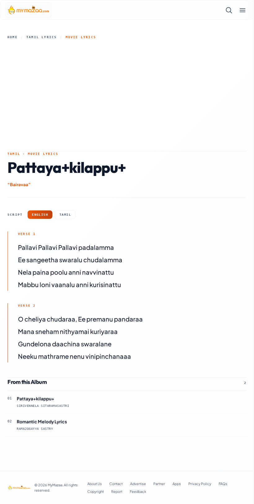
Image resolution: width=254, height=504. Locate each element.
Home (12, 37)
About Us (94, 484)
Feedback (138, 491)
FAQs (223, 484)
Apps (177, 484)
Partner (159, 484)
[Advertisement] (127, 95)
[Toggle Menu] (242, 10)
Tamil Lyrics (41, 37)
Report (116, 491)
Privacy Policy (199, 484)
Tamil (65, 214)
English (40, 214)
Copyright (95, 491)
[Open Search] (229, 10)
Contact (116, 484)
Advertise (138, 484)
